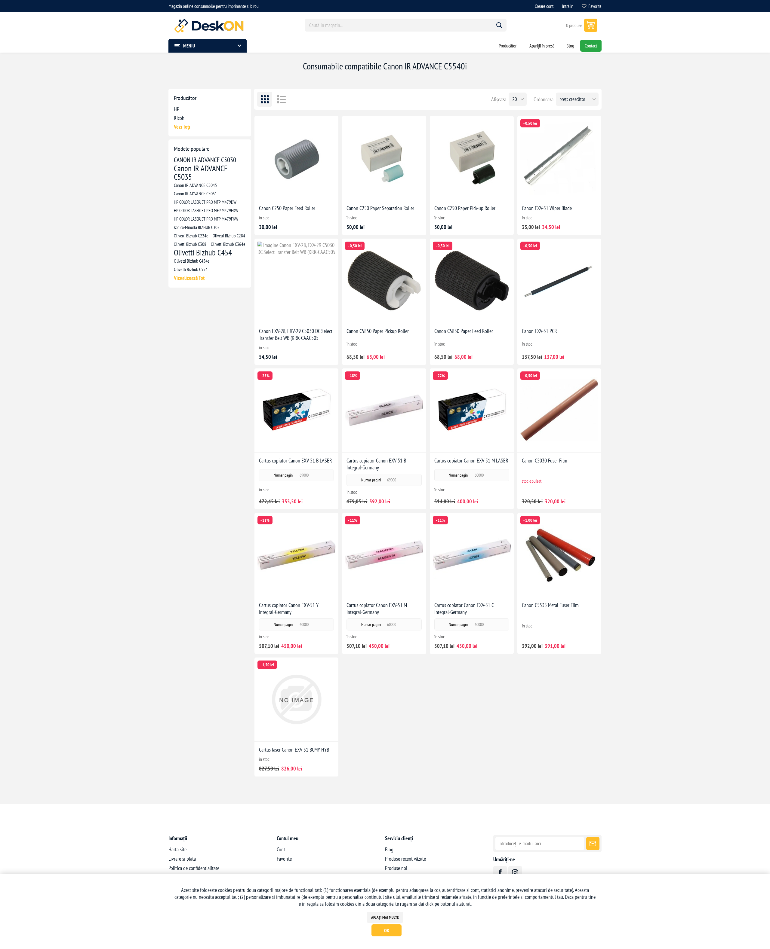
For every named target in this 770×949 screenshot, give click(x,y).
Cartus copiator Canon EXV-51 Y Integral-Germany (289, 608)
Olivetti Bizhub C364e (228, 244)
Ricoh (179, 117)
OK (386, 930)
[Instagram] (515, 872)
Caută (499, 25)
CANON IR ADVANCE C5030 (205, 160)
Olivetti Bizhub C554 (191, 269)
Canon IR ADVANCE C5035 (201, 172)
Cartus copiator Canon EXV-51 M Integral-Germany (376, 608)
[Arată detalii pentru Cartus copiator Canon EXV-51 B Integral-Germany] (384, 410)
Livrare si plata (182, 858)
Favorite (284, 858)
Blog (389, 849)
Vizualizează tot (189, 277)
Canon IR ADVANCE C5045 (195, 185)
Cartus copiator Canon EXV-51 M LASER (471, 460)
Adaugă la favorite (276, 191)
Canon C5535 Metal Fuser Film (550, 605)
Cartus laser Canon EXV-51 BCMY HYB (294, 749)
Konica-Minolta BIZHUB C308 (197, 227)
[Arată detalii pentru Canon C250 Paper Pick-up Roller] (472, 158)
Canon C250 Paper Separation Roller (380, 208)
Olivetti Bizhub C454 (203, 252)
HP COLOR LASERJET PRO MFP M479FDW (206, 210)
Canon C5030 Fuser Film (544, 460)
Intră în (567, 6)
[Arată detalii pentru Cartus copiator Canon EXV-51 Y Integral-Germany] (296, 555)
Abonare (592, 843)
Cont (281, 849)
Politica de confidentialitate (193, 868)
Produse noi (396, 868)
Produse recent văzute (405, 858)
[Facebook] (500, 872)
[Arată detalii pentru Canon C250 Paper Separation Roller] (384, 158)
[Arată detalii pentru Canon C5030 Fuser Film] (559, 410)
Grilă (264, 99)
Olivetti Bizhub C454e (192, 261)
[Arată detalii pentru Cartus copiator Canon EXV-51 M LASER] (472, 410)
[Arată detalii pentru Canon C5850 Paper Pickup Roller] (384, 280)
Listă (281, 99)
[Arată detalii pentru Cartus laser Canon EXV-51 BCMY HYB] (296, 699)
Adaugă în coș (302, 190)
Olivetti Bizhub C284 (229, 236)
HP (176, 109)
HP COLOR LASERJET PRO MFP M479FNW (206, 219)
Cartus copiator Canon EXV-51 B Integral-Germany (376, 464)
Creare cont (544, 6)
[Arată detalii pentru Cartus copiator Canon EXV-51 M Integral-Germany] (384, 555)
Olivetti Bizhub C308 (190, 244)
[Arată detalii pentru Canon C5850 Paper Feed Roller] (472, 280)
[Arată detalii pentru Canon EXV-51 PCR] (559, 280)
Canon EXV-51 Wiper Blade (547, 208)
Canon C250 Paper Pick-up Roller (464, 208)
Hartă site (177, 849)
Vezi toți (182, 126)
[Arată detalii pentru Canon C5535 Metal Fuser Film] (559, 555)
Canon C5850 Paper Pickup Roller (377, 331)
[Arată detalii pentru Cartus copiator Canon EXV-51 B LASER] (296, 410)
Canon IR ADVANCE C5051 (195, 194)
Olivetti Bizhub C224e (191, 236)
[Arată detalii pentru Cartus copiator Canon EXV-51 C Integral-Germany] (472, 555)
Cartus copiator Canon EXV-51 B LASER (295, 460)
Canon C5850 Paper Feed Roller (463, 331)
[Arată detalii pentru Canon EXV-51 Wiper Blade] (559, 158)
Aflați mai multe (385, 917)
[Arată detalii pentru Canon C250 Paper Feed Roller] (296, 158)
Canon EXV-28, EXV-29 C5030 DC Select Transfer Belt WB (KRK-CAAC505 (295, 334)
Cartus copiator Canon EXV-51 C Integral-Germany (464, 608)
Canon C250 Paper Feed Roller (287, 208)
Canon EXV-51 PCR (539, 331)
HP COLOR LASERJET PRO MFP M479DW (205, 202)
